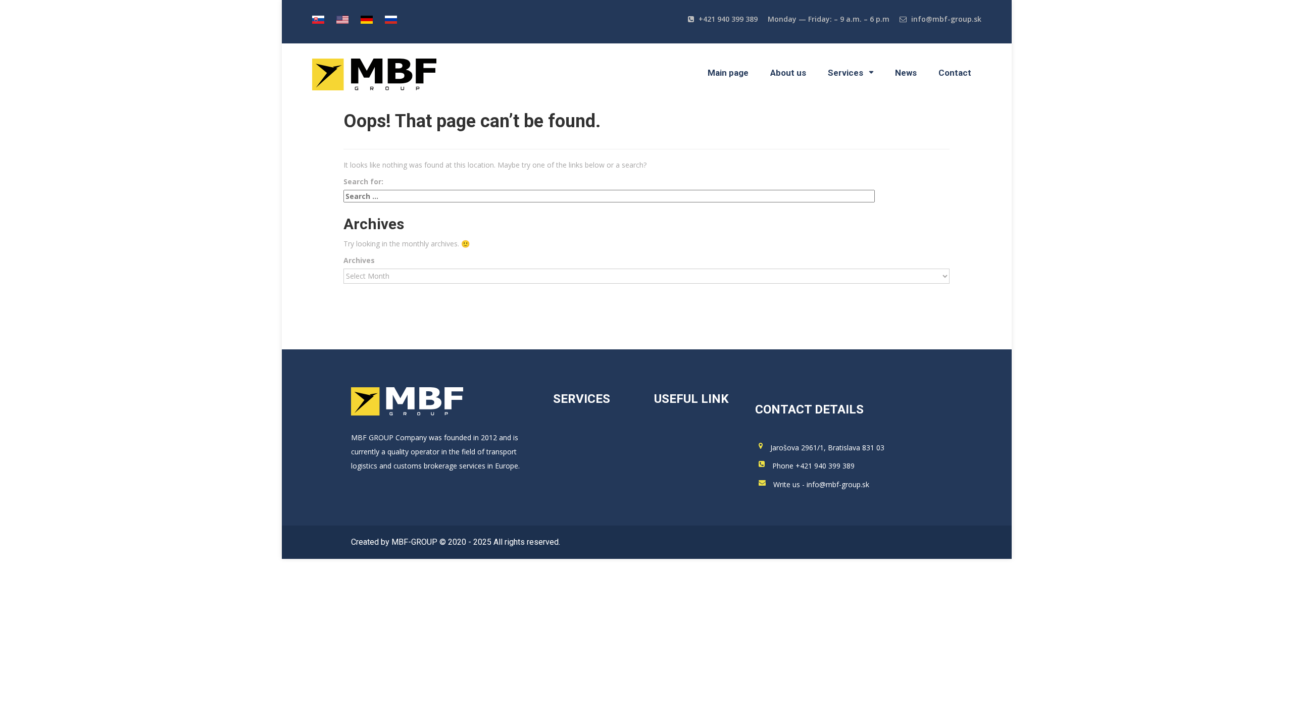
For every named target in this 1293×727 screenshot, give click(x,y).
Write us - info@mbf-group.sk (821, 484)
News (906, 73)
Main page (728, 73)
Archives (359, 260)
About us (788, 73)
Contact (954, 73)
